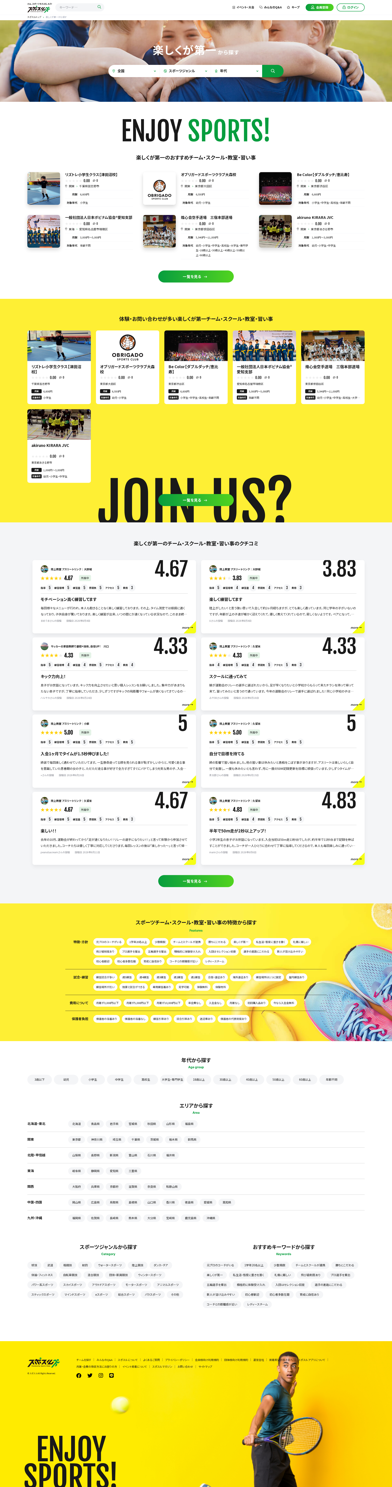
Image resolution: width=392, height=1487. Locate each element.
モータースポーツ (136, 1285)
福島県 (189, 1124)
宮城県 (133, 1124)
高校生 (145, 1079)
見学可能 (184, 987)
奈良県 (151, 1187)
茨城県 (154, 1139)
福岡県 (76, 1218)
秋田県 (151, 1124)
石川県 (151, 1155)
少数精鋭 (160, 942)
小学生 (92, 1079)
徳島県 (189, 1202)
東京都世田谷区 (205, 229)
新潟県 (114, 1155)
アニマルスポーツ (168, 1285)
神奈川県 (96, 1139)
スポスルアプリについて (311, 1360)
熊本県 (133, 1218)
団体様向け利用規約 (236, 1360)
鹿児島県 (190, 1218)
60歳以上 (305, 1079)
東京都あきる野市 (322, 229)
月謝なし (234, 1003)
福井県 (170, 1155)
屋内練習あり (296, 977)
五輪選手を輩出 (157, 951)
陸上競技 (137, 1265)
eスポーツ (101, 1294)
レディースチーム (214, 961)
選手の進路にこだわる (256, 951)
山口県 (151, 1202)
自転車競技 (70, 1275)
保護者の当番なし (135, 1019)
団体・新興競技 (118, 1275)
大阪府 (76, 1187)
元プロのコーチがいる (109, 942)
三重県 (133, 1171)
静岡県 (95, 1171)
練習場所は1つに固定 (268, 977)
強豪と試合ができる (133, 987)
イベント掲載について (134, 1366)
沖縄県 (211, 1218)
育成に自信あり (153, 961)
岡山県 (76, 1202)
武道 (50, 1265)
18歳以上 (199, 1079)
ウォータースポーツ (110, 1265)
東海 (72, 229)
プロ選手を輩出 (131, 951)
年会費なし (194, 1003)
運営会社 (258, 1360)
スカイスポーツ (72, 1285)
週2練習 (178, 977)
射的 (85, 1265)
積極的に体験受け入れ (187, 951)
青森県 (95, 1124)
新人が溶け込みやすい (290, 951)
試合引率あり (184, 1019)
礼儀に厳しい (300, 942)
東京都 (76, 1139)
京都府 (114, 1187)
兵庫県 (95, 1187)
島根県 (133, 1202)
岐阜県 (76, 1171)
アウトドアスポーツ (103, 1285)
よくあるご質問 (151, 1360)
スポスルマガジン (162, 1366)
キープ (296, 7)
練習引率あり (161, 1019)
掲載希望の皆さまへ (281, 1360)
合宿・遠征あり (216, 977)
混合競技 (93, 1275)
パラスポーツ (153, 1294)
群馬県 (192, 1139)
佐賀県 (95, 1218)
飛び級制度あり (105, 951)
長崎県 (114, 1218)
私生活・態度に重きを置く (270, 942)
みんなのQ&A (273, 7)
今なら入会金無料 (283, 1003)
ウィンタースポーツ (149, 1275)
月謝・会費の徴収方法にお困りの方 (96, 1366)
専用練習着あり (162, 987)
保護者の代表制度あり (233, 1019)
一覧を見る (192, 276)
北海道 (76, 1124)
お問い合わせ (185, 1366)
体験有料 (220, 987)
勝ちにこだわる (217, 942)
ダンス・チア (161, 1265)
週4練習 (144, 977)
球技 (34, 1265)
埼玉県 (117, 1139)
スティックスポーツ (42, 1294)
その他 (175, 1294)
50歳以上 (278, 1079)
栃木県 (173, 1139)
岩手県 (114, 1124)
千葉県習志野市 (89, 186)
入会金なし (215, 1003)
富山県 (133, 1155)
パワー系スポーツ (42, 1285)
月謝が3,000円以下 (107, 1003)
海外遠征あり (240, 977)
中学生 (119, 1079)
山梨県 (76, 1155)
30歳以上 (225, 1079)
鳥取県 (114, 1202)
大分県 (151, 1218)
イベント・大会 (245, 7)
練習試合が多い (105, 977)
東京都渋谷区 (319, 186)
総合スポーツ (126, 1294)
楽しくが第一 (241, 942)
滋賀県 (133, 1187)
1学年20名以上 (138, 942)
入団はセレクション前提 (222, 951)
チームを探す (83, 1360)
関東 (72, 186)
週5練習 (127, 977)
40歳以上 (252, 1079)
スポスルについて (128, 1360)
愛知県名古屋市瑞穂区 (93, 229)
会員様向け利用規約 (207, 1360)
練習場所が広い (105, 987)
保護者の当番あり (106, 1019)
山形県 (170, 1124)
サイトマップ (205, 1366)
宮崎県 (170, 1218)
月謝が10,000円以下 (168, 1003)
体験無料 (202, 987)
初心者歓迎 (102, 961)
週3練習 (161, 977)
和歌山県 (172, 1187)
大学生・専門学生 (172, 1079)
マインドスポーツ (75, 1294)
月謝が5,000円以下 (137, 1003)
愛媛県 (208, 1202)
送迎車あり (206, 1019)
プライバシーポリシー (177, 1360)
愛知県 (114, 1171)
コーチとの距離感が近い (183, 961)
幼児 (66, 1079)
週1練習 (195, 977)
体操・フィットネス (42, 1275)
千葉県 (135, 1139)
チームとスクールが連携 (187, 942)
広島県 (95, 1202)
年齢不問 (331, 1079)
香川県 (170, 1202)
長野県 (95, 1155)
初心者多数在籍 (126, 961)
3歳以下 (40, 1079)
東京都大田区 (203, 186)
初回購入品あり (256, 1003)
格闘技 (67, 1265)
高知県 (227, 1202)
